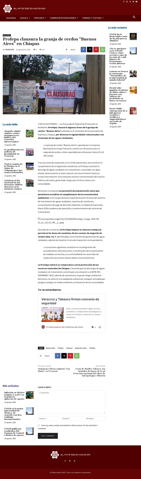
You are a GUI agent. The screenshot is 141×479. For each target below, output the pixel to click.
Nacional (6, 35)
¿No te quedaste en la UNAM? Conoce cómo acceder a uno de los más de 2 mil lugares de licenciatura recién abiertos (118, 56)
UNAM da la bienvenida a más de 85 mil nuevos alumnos (118, 37)
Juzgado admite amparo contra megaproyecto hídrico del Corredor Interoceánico (12, 136)
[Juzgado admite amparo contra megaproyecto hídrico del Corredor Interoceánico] (29, 133)
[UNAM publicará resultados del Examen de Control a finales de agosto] (29, 431)
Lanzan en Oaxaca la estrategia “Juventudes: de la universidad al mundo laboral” (118, 75)
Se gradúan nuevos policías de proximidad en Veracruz (14, 153)
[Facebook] (123, 1)
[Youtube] (136, 1)
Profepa (92, 348)
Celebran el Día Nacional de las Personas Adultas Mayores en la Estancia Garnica (13, 184)
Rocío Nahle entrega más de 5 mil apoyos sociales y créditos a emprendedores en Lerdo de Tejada (118, 116)
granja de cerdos (81, 348)
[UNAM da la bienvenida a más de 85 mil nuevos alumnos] (133, 36)
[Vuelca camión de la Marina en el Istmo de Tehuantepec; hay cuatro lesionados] (29, 166)
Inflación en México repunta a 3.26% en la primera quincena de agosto (14, 395)
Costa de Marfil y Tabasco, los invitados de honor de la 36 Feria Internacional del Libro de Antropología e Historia (89, 372)
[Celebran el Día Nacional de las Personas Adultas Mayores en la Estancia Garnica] (29, 183)
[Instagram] (127, 1)
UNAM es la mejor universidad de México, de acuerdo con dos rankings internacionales (13, 414)
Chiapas (60, 348)
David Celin (9, 49)
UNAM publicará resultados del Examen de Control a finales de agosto (14, 432)
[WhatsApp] (102, 49)
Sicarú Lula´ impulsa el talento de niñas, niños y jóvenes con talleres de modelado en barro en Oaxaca (118, 94)
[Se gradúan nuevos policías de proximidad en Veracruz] (29, 152)
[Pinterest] (96, 49)
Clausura (69, 348)
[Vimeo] (133, 1)
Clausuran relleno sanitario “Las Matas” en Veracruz (54, 370)
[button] (134, 17)
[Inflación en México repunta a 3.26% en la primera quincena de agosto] (29, 395)
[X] (130, 1)
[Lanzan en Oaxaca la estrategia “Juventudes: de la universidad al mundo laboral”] (133, 73)
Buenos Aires (50, 348)
